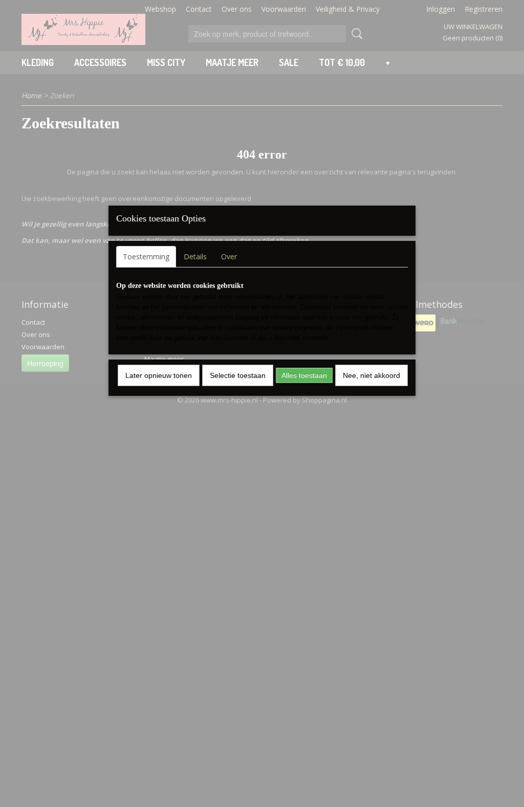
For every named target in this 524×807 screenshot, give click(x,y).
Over (229, 256)
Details (195, 256)
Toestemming (146, 256)
